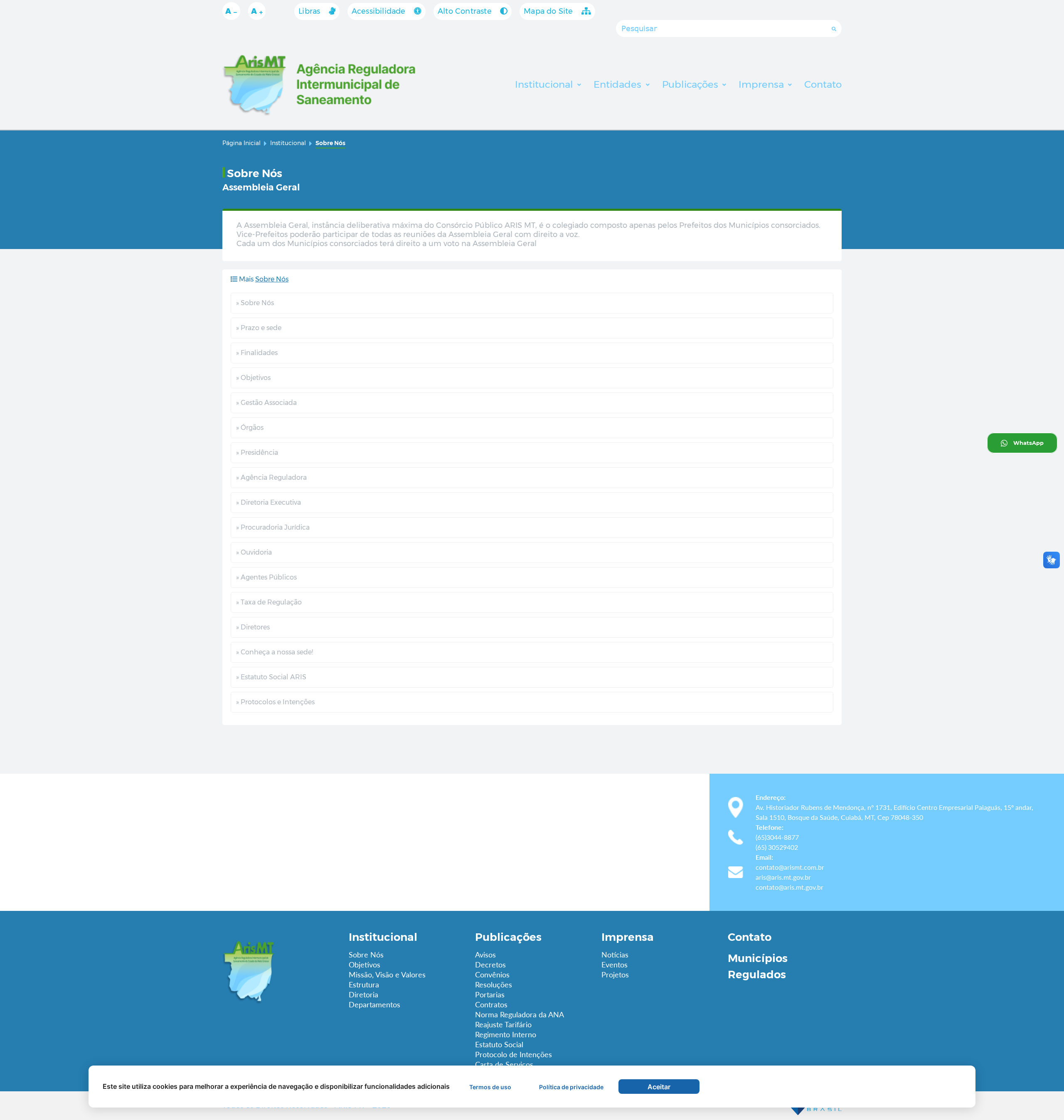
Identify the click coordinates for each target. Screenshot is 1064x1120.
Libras (310, 11)
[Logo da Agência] (279, 971)
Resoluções (493, 984)
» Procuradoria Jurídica (273, 527)
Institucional (288, 143)
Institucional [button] (545, 84)
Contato (749, 937)
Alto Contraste (466, 11)
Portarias (490, 994)
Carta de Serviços (504, 1064)
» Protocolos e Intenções (275, 702)
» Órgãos (250, 428)
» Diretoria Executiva (268, 502)
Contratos (491, 1004)
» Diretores (253, 627)
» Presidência (257, 452)
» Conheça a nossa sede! (274, 652)
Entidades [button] (619, 84)
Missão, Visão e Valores (387, 974)
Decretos (490, 964)
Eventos (614, 964)
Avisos (485, 954)
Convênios (492, 974)
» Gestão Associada (266, 403)
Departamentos (374, 1004)
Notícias (614, 954)
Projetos (615, 974)
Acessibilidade (380, 11)
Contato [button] (823, 84)
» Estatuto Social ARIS (271, 677)
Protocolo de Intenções (513, 1054)
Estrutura (364, 984)
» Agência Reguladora (271, 477)
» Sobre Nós (255, 303)
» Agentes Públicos (266, 577)
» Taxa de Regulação (269, 602)
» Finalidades (257, 353)
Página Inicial (241, 143)
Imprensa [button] (762, 84)
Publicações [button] (691, 84)
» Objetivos (253, 378)
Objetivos (364, 964)
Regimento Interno (505, 1034)
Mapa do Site (549, 11)
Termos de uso (490, 1086)
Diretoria (363, 994)
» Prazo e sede (258, 328)
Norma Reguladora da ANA (519, 1014)
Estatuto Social (499, 1044)
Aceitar (659, 1087)
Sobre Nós (366, 954)
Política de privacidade (571, 1086)
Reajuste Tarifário (503, 1024)
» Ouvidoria (254, 552)
